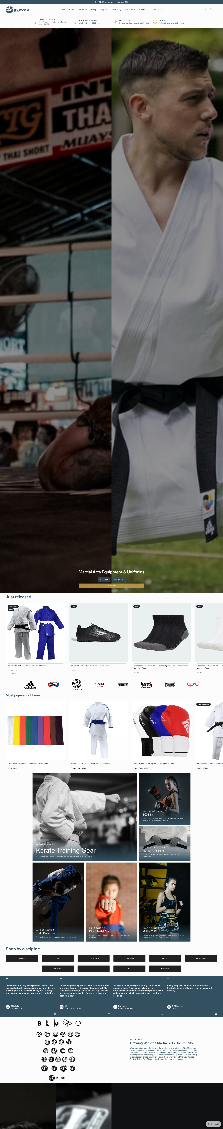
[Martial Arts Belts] (164, 843)
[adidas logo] (30, 685)
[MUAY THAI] (164, 902)
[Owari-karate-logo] (76, 684)
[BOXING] (164, 799)
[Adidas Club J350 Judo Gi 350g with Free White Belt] (98, 730)
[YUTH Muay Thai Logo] (146, 685)
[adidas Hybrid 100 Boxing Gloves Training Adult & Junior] (161, 730)
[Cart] (215, 10)
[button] (63, 9)
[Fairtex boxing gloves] (53, 684)
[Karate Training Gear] (85, 817)
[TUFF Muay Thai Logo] (123, 685)
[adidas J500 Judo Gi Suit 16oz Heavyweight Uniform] (35, 632)
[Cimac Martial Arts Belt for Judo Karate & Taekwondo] (35, 730)
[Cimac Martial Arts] (100, 684)
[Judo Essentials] (58, 902)
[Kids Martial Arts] (111, 902)
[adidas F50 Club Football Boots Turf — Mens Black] (98, 632)
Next (219, 632)
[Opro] (192, 684)
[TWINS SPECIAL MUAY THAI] (169, 685)
